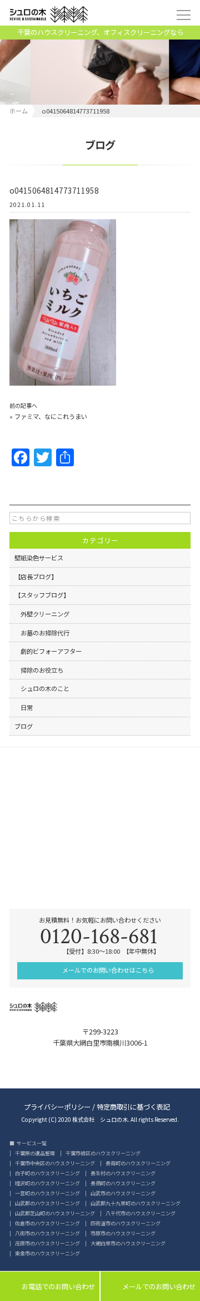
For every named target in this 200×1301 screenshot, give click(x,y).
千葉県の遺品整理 (35, 1153)
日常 (23, 707)
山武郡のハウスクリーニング (47, 1203)
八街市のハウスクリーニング (47, 1233)
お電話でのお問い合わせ (49, 1286)
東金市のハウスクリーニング (47, 1253)
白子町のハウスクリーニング (47, 1173)
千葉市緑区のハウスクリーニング (103, 1153)
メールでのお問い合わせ (150, 1286)
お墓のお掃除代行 (41, 632)
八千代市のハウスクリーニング (141, 1213)
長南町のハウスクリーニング (138, 1163)
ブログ (23, 726)
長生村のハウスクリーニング (123, 1173)
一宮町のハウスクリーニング (47, 1193)
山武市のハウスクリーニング (123, 1193)
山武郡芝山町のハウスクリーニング (55, 1213)
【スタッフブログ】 (41, 594)
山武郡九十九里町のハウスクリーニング (136, 1203)
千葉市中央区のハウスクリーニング (55, 1163)
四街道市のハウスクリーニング (126, 1223)
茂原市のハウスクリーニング (47, 1243)
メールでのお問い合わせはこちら (107, 969)
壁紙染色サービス (38, 557)
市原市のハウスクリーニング (123, 1233)
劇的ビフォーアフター (48, 651)
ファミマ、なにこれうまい (50, 416)
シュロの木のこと (41, 688)
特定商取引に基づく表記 (133, 1106)
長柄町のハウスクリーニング (123, 1183)
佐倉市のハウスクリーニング (47, 1223)
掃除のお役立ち (38, 670)
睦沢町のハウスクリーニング (47, 1183)
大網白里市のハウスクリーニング (128, 1243)
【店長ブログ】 (35, 576)
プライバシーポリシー (57, 1106)
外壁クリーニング (41, 613)
